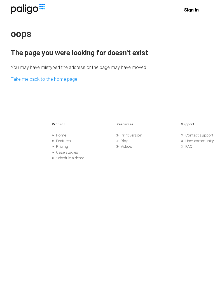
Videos (126, 146)
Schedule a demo (70, 158)
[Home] (28, 12)
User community (199, 140)
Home (61, 135)
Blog (124, 140)
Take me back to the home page (44, 79)
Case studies (67, 152)
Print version (131, 135)
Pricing (62, 146)
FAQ (189, 146)
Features (63, 140)
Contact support (199, 135)
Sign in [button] (191, 10)
